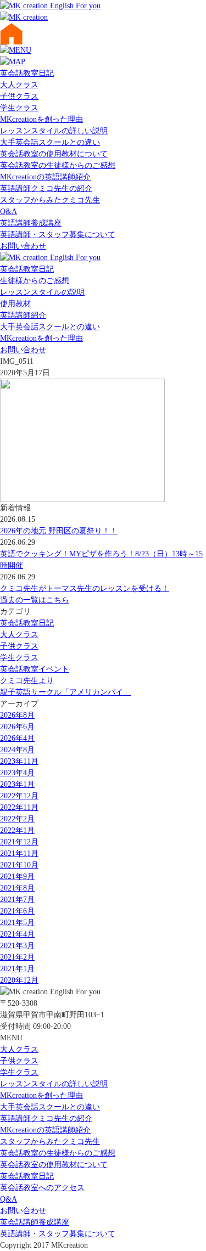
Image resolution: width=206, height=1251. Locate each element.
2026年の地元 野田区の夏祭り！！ (59, 531)
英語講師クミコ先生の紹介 (46, 188)
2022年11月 (19, 807)
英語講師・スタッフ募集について (57, 234)
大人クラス (19, 85)
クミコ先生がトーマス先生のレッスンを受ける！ (84, 588)
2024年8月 (17, 750)
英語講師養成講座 (31, 223)
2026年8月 (17, 715)
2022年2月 (17, 819)
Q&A (8, 211)
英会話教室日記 (27, 73)
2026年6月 (17, 727)
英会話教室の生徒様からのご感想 (57, 165)
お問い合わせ (23, 246)
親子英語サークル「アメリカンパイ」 (65, 692)
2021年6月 (17, 911)
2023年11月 (19, 761)
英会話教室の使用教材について (54, 154)
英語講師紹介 (23, 315)
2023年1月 (17, 784)
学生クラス (19, 108)
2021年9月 (17, 876)
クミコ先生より (27, 681)
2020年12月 (19, 980)
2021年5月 (17, 922)
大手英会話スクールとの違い (50, 142)
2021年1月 (17, 969)
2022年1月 (17, 830)
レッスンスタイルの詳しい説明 (54, 131)
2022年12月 (19, 796)
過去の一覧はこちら (34, 600)
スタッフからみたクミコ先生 (50, 200)
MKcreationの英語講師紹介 (45, 177)
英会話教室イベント (34, 669)
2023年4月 (17, 773)
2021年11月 (19, 853)
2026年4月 (17, 738)
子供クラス (19, 96)
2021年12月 (19, 842)
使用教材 (15, 304)
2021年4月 (17, 934)
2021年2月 (17, 957)
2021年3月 (17, 946)
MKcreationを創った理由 (41, 119)
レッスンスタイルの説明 (42, 292)
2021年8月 (17, 888)
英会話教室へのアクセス (42, 1188)
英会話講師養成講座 (34, 1222)
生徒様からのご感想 (34, 281)
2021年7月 (17, 899)
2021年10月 (19, 865)
